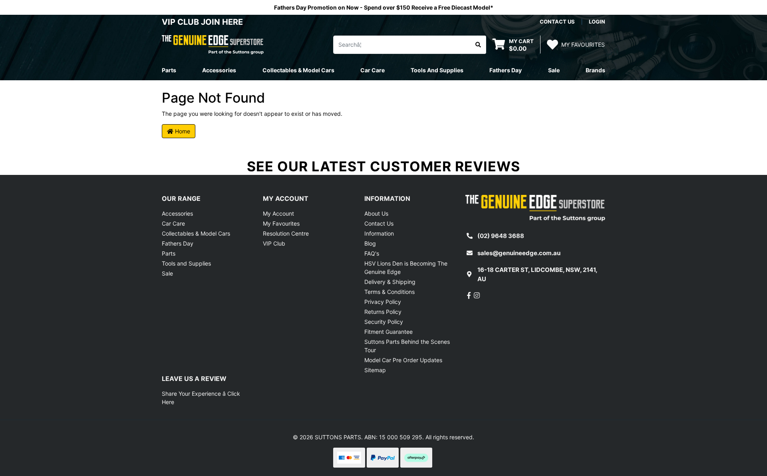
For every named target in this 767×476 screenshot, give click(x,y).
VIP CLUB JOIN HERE (203, 22)
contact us (557, 21)
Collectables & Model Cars (196, 233)
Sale (554, 70)
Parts (168, 253)
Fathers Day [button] (505, 70)
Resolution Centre (286, 233)
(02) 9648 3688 (500, 236)
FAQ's (371, 253)
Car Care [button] (372, 70)
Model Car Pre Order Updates (403, 360)
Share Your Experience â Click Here (201, 397)
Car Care (173, 223)
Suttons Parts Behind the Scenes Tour (407, 345)
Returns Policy (382, 311)
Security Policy (383, 321)
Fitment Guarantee (388, 331)
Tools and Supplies (186, 263)
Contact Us (378, 223)
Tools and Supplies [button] (437, 70)
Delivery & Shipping (389, 281)
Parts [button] (169, 70)
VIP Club (274, 243)
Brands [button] (595, 70)
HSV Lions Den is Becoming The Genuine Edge (405, 267)
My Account (278, 213)
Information (379, 233)
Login (597, 21)
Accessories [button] (219, 70)
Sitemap (375, 370)
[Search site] (478, 45)
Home (181, 131)
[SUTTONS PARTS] (213, 44)
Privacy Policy (382, 301)
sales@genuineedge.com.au (518, 253)
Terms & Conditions (389, 291)
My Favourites (281, 223)
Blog (370, 243)
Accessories (177, 213)
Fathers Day (177, 243)
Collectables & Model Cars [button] (298, 70)
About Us (376, 213)
